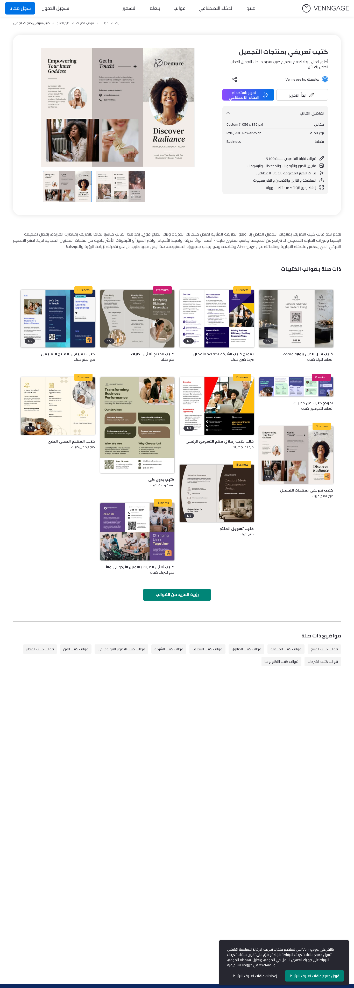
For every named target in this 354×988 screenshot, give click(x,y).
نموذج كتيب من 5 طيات (313, 403)
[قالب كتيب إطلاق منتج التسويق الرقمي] (217, 406)
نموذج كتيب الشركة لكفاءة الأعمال (223, 354)
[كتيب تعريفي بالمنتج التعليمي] (58, 318)
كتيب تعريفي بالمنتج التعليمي (68, 354)
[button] (302, 95)
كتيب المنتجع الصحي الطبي (71, 441)
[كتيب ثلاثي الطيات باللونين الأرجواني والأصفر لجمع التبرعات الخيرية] (137, 531)
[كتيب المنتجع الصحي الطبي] (58, 406)
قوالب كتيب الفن (75, 649)
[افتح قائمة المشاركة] (234, 79)
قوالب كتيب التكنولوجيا (281, 661)
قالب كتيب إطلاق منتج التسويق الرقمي (220, 441)
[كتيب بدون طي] (137, 425)
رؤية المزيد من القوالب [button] (177, 594)
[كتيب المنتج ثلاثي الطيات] (137, 318)
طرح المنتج (63, 23)
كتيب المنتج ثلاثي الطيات (152, 354)
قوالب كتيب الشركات (323, 661)
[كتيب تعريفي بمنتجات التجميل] (296, 455)
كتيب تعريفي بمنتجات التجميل (306, 490)
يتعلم (155, 8)
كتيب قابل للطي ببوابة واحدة (308, 354)
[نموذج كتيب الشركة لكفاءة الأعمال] (217, 318)
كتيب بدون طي (161, 479)
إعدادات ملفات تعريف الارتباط (255, 975)
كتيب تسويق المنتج (237, 528)
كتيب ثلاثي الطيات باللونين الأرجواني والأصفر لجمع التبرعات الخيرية (137, 567)
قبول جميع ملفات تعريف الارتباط (314, 975)
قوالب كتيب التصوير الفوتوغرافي (121, 649)
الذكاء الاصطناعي (216, 8)
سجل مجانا (20, 8)
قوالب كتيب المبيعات (286, 649)
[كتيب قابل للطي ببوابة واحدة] (296, 318)
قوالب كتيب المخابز (40, 649)
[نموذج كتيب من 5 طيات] (296, 386)
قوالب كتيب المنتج (324, 649)
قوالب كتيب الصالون (246, 649)
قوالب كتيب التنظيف (207, 649)
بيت (117, 23)
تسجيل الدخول (55, 8)
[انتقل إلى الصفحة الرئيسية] (325, 8)
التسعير (130, 8)
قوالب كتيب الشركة (168, 649)
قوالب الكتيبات (85, 23)
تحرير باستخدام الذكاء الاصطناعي (244, 95)
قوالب (179, 8)
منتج (251, 8)
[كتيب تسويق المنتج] (217, 493)
